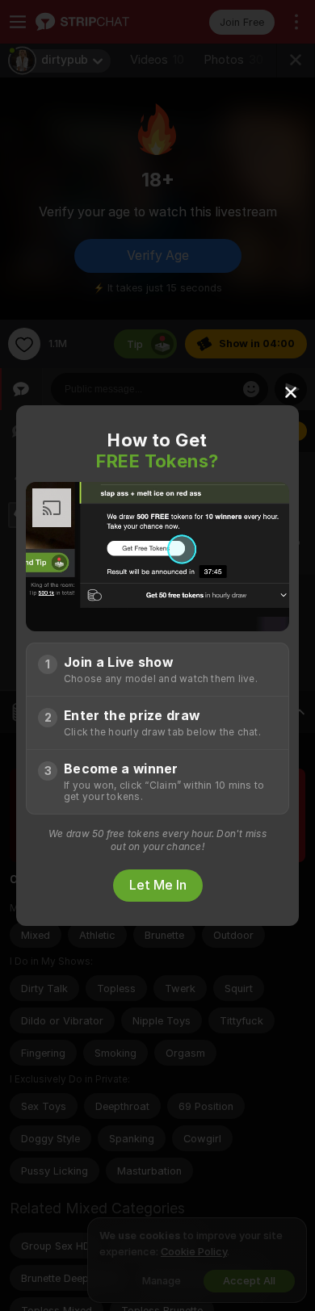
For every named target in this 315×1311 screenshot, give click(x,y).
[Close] (291, 391)
